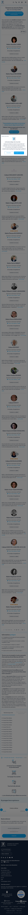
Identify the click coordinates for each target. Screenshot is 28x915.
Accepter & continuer (19, 152)
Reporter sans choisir (5, 136)
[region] (14, 145)
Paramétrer (9, 152)
